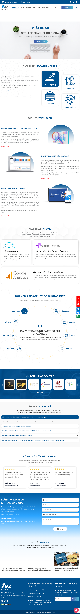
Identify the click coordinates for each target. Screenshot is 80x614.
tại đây (41, 604)
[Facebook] (2, 601)
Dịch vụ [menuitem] (36, 7)
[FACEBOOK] (71, 2)
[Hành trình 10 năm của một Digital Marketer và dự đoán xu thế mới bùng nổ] (13, 559)
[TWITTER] (74, 2)
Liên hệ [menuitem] (55, 7)
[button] (2, 385)
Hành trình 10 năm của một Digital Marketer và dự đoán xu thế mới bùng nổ (13, 570)
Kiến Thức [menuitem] (45, 7)
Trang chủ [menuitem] (15, 7)
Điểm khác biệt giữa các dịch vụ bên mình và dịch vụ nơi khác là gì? (24, 417)
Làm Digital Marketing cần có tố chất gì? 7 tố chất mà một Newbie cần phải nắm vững (66, 570)
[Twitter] (5, 601)
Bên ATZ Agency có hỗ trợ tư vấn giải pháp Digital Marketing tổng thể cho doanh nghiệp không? (33, 440)
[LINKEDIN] (77, 2)
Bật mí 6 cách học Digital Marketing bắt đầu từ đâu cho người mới (39, 570)
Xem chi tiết (5, 91)
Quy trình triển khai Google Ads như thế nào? (16, 426)
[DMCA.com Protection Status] (6, 604)
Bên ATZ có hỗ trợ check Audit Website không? (17, 435)
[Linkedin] (7, 601)
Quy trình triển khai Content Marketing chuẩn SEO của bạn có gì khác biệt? (26, 430)
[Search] (76, 7)
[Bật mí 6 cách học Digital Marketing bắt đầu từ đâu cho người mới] (39, 559)
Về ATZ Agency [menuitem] (26, 7)
